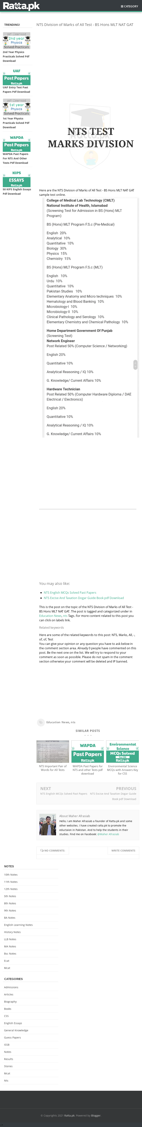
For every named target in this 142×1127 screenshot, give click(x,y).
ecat (6, 960)
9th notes (10, 910)
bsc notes (10, 953)
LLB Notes (10, 939)
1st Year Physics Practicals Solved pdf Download (16, 123)
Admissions (11, 987)
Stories (8, 1066)
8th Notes (10, 903)
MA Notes (10, 946)
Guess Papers (12, 1037)
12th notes (11, 889)
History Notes (12, 932)
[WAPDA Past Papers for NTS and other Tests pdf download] (87, 762)
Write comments (123, 850)
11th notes (11, 882)
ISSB (6, 1044)
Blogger (96, 1115)
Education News (50, 616)
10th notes (11, 874)
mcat (7, 968)
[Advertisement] (87, 55)
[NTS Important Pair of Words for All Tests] (52, 762)
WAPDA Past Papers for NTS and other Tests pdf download (88, 769)
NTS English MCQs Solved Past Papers (70, 593)
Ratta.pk (69, 1115)
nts (65, 616)
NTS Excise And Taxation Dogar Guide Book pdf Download (84, 598)
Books (7, 1009)
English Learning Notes (18, 925)
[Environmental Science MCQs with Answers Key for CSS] (122, 762)
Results (8, 1059)
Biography (10, 1001)
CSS (6, 1016)
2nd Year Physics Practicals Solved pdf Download (16, 56)
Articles (8, 994)
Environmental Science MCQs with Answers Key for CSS (122, 769)
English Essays (13, 1023)
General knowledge (16, 1030)
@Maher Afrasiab (108, 834)
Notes (7, 1052)
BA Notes (9, 917)
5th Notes (10, 896)
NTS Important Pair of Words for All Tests (53, 768)
